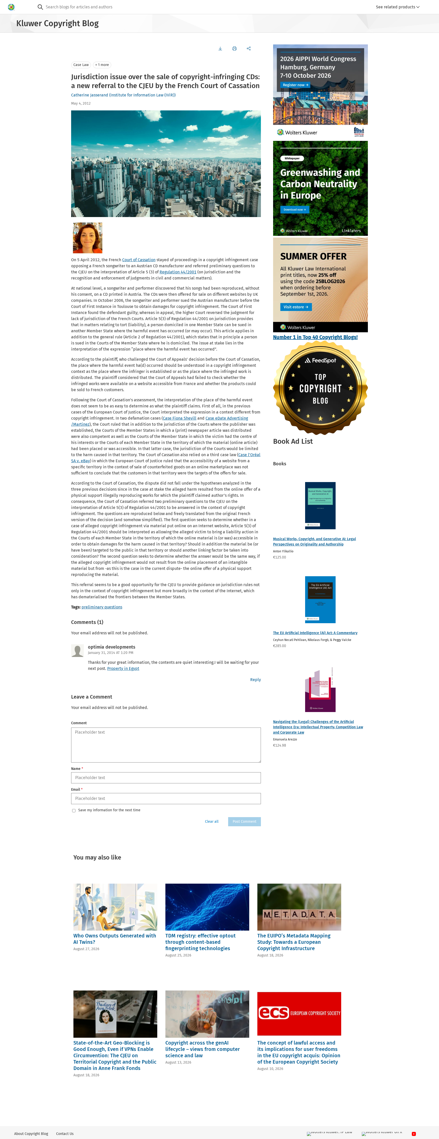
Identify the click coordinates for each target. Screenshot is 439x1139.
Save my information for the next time (109, 810)
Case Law (81, 65)
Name (77, 769)
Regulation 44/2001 (178, 272)
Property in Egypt (123, 668)
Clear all (211, 821)
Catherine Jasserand (89, 95)
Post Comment (244, 821)
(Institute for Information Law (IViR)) (142, 95)
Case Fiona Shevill (179, 418)
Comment (79, 723)
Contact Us (65, 1134)
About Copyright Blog (31, 1134)
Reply (255, 679)
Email (77, 789)
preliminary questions (102, 607)
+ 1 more (102, 65)
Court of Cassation (138, 259)
